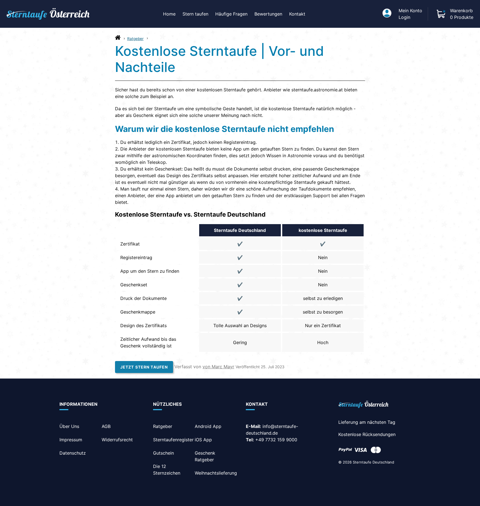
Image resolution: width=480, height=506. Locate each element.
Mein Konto (410, 10)
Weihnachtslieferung (216, 473)
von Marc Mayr (218, 366)
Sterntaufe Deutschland (373, 462)
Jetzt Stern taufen (144, 367)
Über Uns (69, 426)
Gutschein (163, 453)
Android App (208, 426)
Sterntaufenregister (173, 439)
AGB (106, 426)
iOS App (203, 439)
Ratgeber (135, 38)
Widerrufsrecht (117, 439)
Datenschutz (72, 453)
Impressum (70, 439)
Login (404, 17)
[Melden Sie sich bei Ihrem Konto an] (386, 14)
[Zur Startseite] (118, 39)
